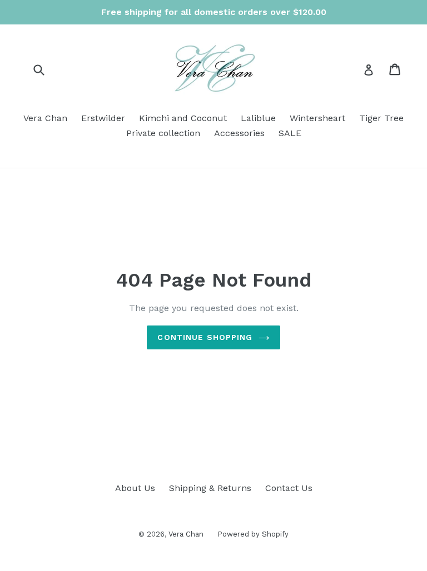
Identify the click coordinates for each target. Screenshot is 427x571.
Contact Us (288, 488)
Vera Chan (45, 118)
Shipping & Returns (210, 488)
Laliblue (258, 118)
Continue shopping (204, 337)
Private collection (163, 133)
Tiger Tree (381, 118)
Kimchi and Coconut (183, 118)
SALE (290, 133)
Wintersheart (317, 118)
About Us (135, 488)
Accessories (239, 133)
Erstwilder (103, 118)
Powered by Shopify (253, 534)
